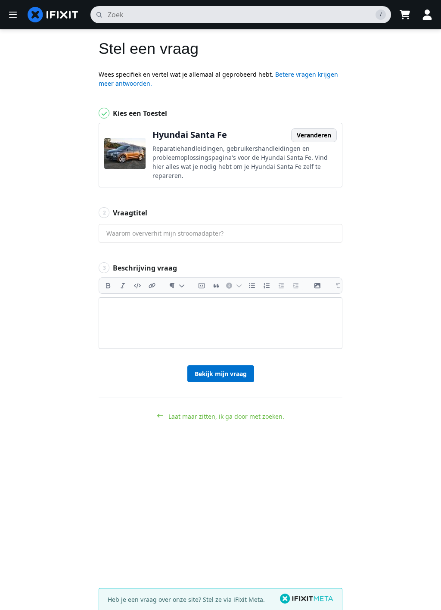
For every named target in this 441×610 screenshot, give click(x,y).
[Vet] (108, 286)
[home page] (53, 14)
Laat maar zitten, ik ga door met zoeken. (225, 416)
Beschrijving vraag (140, 268)
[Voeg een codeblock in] (201, 286)
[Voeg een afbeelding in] (317, 286)
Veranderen (314, 135)
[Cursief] (123, 286)
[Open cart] (404, 14)
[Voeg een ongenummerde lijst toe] (252, 286)
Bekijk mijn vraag (221, 374)
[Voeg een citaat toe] (216, 286)
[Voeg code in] (137, 286)
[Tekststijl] (177, 286)
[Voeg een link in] (152, 286)
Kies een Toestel (139, 113)
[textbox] (220, 323)
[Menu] (13, 14)
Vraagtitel (125, 213)
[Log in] (427, 14)
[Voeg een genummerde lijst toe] (266, 286)
